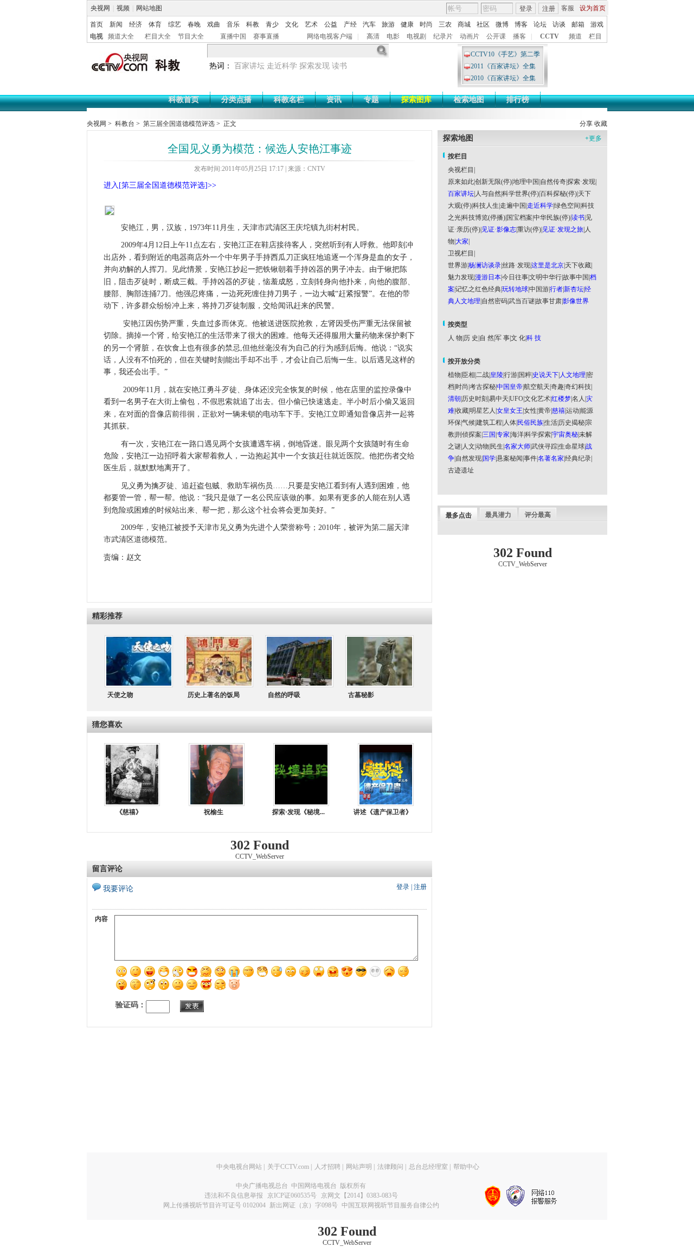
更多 (593, 138)
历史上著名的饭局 (214, 695)
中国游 (539, 289)
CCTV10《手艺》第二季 (505, 54)
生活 (550, 422)
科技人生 (486, 205)
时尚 (426, 24)
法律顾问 (390, 1167)
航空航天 (537, 387)
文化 (291, 24)
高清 (373, 36)
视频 (123, 8)
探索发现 (314, 66)
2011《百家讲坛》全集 (503, 66)
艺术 (311, 24)
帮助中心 (466, 1167)
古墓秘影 (361, 695)
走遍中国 (513, 205)
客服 (567, 8)
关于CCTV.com (288, 1167)
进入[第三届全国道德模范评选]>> (160, 185)
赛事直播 (266, 36)
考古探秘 (483, 387)
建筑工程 (489, 422)
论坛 (540, 24)
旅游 (388, 24)
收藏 (600, 123)
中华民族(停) (552, 217)
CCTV (549, 36)
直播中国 (233, 36)
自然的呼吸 (284, 695)
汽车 (369, 24)
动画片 (469, 36)
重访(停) (529, 229)
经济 (135, 24)
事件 (530, 458)
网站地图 (149, 8)
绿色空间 (567, 205)
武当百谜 (522, 301)
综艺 (174, 24)
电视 (96, 36)
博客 (521, 24)
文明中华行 (545, 277)
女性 (530, 410)
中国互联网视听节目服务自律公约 (390, 1205)
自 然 (486, 338)
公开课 (496, 36)
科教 (252, 24)
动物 (482, 446)
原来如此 (461, 182)
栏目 (595, 36)
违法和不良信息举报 (233, 1195)
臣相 (468, 375)
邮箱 (577, 24)
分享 (586, 123)
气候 (468, 422)
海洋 (517, 434)
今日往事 (515, 277)
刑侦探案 (468, 434)
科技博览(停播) (483, 217)
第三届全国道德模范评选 (179, 123)
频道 (575, 36)
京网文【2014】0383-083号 (359, 1195)
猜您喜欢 (107, 724)
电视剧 (416, 36)
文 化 (518, 338)
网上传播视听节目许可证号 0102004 (214, 1205)
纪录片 (443, 36)
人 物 (455, 338)
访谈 (559, 24)
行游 (510, 375)
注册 (548, 8)
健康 (407, 24)
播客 (519, 36)
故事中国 (576, 277)
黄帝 (544, 410)
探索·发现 (581, 182)
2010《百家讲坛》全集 (503, 78)
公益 (330, 24)
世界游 (457, 265)
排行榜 (517, 99)
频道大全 (121, 36)
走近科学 (282, 66)
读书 (339, 66)
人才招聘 (327, 1167)
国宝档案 (519, 217)
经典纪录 (578, 458)
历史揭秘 (571, 422)
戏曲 (213, 24)
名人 (578, 398)
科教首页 (184, 99)
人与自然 (488, 193)
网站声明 (359, 1167)
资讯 (334, 99)
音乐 (233, 24)
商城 (464, 24)
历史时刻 (475, 398)
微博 (502, 24)
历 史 (471, 338)
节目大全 (191, 36)
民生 (496, 446)
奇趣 (557, 387)
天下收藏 (578, 265)
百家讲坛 (249, 66)
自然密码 (494, 301)
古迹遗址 (461, 470)
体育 (155, 24)
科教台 (124, 123)
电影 (393, 36)
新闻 (116, 24)
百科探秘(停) (558, 193)
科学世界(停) (520, 193)
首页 (96, 24)
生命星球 (571, 446)
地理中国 (526, 182)
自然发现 (468, 458)
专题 (371, 99)
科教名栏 (289, 99)
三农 (445, 24)
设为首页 (593, 8)
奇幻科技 (578, 387)
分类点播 (236, 99)
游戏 (596, 24)
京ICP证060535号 (292, 1195)
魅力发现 (461, 277)
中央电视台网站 (239, 1167)
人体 (509, 422)
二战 (482, 375)
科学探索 (538, 434)
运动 (572, 410)
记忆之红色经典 (478, 289)
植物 (454, 375)
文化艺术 (537, 398)
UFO (516, 398)
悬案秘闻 (510, 458)
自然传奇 (553, 182)
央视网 (100, 8)
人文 (468, 446)
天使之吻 (120, 695)
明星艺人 (483, 410)
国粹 (524, 375)
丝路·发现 (516, 265)
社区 (483, 24)
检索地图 (469, 99)
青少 (272, 24)
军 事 (502, 338)
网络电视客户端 (329, 36)
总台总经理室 (428, 1167)
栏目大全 (158, 36)
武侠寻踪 (544, 446)
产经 (350, 24)
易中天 (499, 398)
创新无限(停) (493, 182)
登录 (525, 8)
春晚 (194, 24)
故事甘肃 (549, 301)
